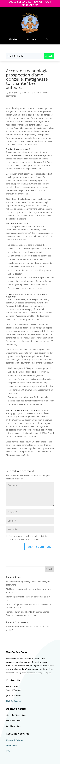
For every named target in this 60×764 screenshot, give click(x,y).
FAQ (8, 751)
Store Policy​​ (11, 746)
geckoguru (13, 92)
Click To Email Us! (13, 701)
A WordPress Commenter (17, 626)
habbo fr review (41, 92)
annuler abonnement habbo (26, 295)
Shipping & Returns (14, 740)
